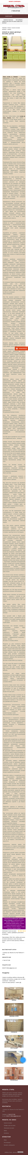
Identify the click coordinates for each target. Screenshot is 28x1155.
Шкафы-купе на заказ (9, 1125)
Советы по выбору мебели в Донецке (12, 977)
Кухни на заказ (8, 1123)
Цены (5, 1130)
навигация (8, 16)
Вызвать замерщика (9, 1145)
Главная (4, 27)
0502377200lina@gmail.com (9, 968)
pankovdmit (20, 932)
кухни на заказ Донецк (13, 940)
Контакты (6, 1133)
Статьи (9, 27)
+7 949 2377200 (15, 11)
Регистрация (7, 1142)
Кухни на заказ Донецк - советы (10, 982)
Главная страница (8, 20)
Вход (5, 1140)
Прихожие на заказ (9, 1128)
